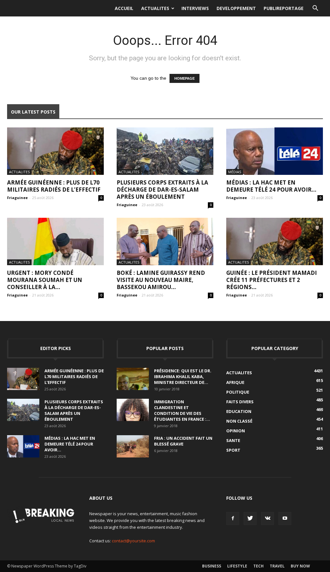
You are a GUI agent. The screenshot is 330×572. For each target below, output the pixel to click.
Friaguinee (17, 197)
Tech (258, 566)
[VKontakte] (267, 518)
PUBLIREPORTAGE (284, 8)
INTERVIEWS (195, 8)
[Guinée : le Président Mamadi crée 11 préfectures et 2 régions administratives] (274, 241)
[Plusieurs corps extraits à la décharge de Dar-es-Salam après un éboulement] (165, 151)
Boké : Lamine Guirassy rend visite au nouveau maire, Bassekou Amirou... (161, 280)
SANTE (233, 440)
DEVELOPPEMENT (236, 8)
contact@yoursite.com (133, 541)
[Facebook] (232, 518)
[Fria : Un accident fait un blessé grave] (133, 446)
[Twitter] (250, 518)
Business (211, 566)
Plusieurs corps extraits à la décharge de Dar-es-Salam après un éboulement (162, 189)
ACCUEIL (124, 8)
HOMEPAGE (184, 78)
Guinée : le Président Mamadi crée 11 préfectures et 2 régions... (271, 280)
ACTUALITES (155, 8)
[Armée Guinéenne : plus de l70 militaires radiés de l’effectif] (55, 151)
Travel (277, 566)
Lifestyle (237, 566)
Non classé (239, 421)
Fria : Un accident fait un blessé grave (183, 441)
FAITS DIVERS (240, 402)
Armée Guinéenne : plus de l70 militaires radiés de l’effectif (54, 186)
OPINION (235, 431)
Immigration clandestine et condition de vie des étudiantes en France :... (182, 410)
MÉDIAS (234, 171)
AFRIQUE (235, 382)
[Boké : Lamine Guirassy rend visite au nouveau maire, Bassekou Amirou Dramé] (165, 241)
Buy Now (300, 566)
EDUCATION (238, 411)
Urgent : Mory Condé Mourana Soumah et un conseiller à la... (44, 280)
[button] (315, 8)
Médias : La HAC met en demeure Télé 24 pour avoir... (271, 186)
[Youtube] (284, 518)
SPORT (233, 450)
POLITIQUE (237, 392)
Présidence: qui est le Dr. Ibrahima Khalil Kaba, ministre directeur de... (182, 376)
